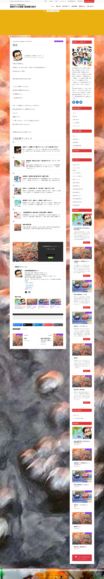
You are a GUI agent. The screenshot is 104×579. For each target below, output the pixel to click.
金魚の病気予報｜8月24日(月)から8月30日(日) (20, 307)
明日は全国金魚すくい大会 (43, 307)
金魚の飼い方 (76, 139)
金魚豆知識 (75, 142)
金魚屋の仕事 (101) (77, 202)
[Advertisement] (52, 23)
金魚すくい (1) (76, 179)
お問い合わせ (90, 1)
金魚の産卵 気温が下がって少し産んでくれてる (46, 340)
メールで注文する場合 (78, 418)
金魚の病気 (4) (76, 185)
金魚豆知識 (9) (76, 205)
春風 (25, 338)
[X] (26, 292)
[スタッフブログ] (18, 336)
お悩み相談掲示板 (77, 145)
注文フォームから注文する (52, 11)
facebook (51, 1)
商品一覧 (75, 116)
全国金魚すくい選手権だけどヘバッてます (32, 307)
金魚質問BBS (29, 287)
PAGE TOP (100, 560)
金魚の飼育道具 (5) (77, 198)
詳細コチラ (86, 242)
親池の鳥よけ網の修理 (79, 389)
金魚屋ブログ (43, 570)
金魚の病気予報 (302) (78, 189)
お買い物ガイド (26, 570)
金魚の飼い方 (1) (77, 195)
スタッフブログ (58, 41)
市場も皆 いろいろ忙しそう (55, 307)
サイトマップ (63, 1)
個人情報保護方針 (71, 1)
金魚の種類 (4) (76, 192)
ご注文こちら (76, 415)
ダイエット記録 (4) (77, 176)
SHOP (45, 1)
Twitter (56, 1)
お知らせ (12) (76, 164)
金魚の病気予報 (29, 285)
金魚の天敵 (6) (76, 182)
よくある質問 (76, 122)
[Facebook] (29, 292)
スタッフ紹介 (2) (77, 173)
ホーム (74, 113)
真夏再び (76, 358)
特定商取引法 (80, 1)
